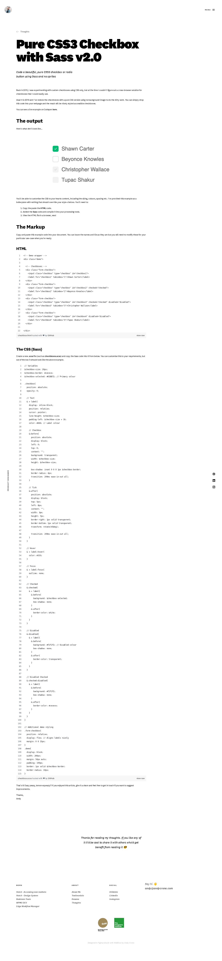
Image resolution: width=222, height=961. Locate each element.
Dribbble (113, 892)
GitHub (51, 335)
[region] (81, 293)
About (75, 885)
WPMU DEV (21, 902)
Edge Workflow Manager (27, 906)
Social (113, 885)
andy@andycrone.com (159, 888)
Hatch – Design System (27, 895)
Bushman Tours (23, 899)
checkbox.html (25, 335)
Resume (75, 899)
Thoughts (76, 902)
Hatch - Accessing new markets (31, 892)
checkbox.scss (25, 778)
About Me (76, 892)
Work (19, 885)
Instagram (114, 899)
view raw (141, 335)
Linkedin (113, 895)
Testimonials (78, 895)
